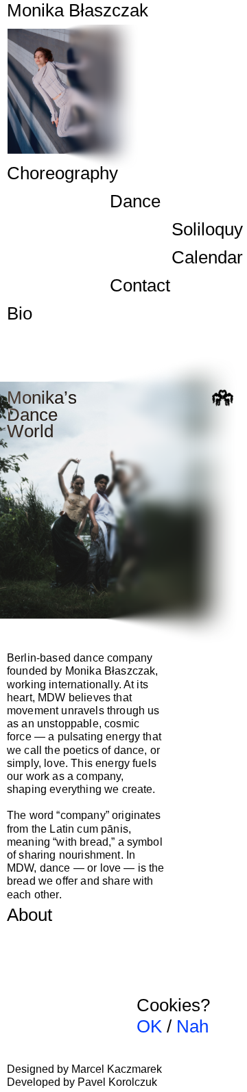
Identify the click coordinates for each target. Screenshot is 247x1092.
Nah (192, 1026)
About (29, 915)
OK (149, 1026)
